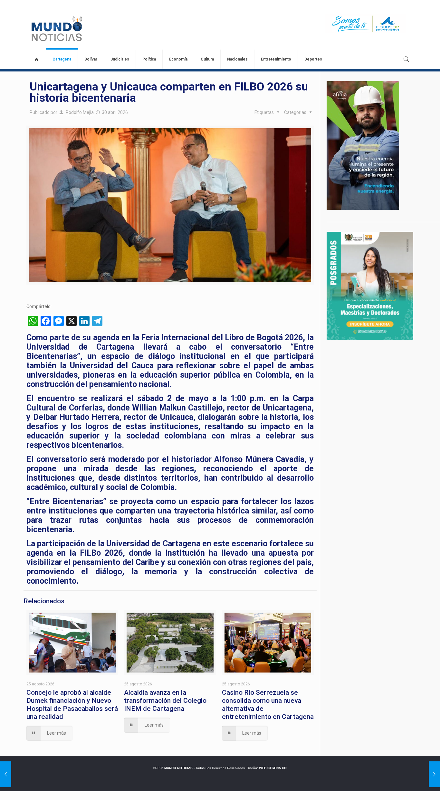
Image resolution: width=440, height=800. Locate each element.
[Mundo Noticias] (56, 29)
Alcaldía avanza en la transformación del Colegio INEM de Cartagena (165, 700)
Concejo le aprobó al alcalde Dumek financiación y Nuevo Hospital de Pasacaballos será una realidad (72, 704)
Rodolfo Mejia (80, 112)
